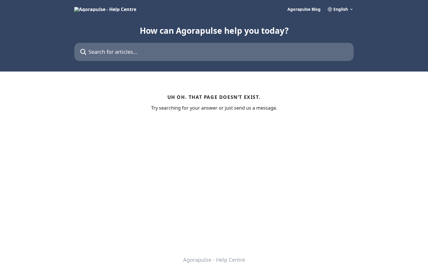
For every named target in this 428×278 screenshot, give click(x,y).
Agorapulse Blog (304, 9)
